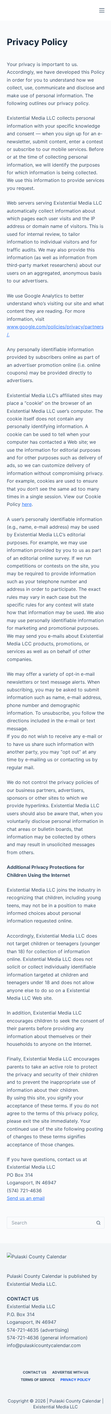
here (27, 504)
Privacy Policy (75, 1379)
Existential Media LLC (31, 1284)
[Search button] (98, 1223)
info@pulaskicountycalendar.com (44, 1345)
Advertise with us (70, 1372)
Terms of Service (38, 1379)
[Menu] (101, 10)
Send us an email (26, 1198)
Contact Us (34, 1372)
